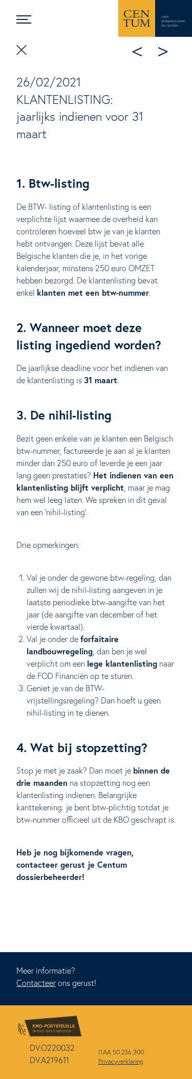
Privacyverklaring (120, 1061)
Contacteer (36, 982)
